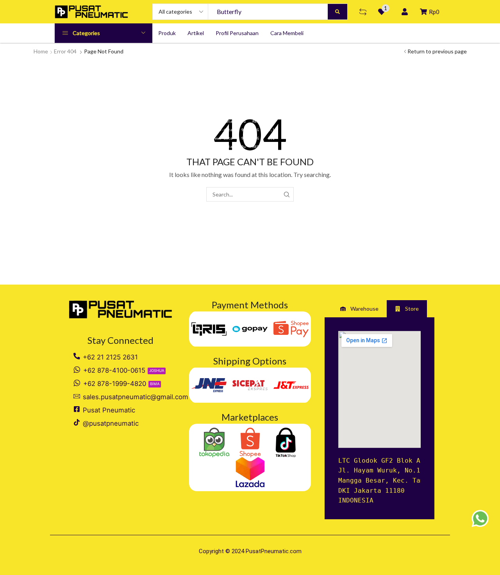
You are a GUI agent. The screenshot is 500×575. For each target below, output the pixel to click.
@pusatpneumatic (111, 423)
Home (41, 51)
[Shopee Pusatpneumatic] (250, 443)
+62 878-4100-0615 (114, 370)
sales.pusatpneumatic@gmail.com (135, 397)
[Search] (337, 11)
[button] (363, 11)
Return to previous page (437, 51)
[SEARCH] (286, 194)
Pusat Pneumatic (109, 410)
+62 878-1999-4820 (114, 383)
